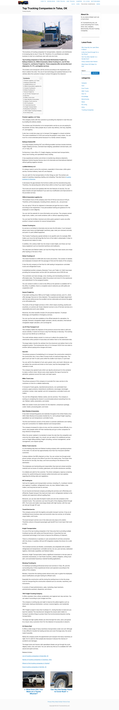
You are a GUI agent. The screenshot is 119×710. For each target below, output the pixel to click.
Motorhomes (85, 99)
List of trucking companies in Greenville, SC (35, 656)
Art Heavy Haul (29, 112)
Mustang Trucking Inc (30, 108)
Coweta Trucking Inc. (30, 88)
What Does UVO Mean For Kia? (89, 65)
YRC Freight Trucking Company (33, 110)
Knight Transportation (31, 107)
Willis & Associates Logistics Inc (32, 86)
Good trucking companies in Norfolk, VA (34, 667)
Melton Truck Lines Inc (31, 101)
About (56, 701)
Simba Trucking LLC (29, 90)
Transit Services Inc (30, 105)
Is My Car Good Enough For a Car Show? (90, 53)
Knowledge (85, 96)
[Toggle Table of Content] (39, 78)
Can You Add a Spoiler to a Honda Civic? (89, 58)
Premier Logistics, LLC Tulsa (31, 80)
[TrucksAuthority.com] (26, 3)
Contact (61, 701)
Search (84, 70)
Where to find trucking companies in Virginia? (36, 663)
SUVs (83, 107)
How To (84, 94)
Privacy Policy (51, 701)
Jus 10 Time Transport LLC (31, 93)
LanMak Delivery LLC (30, 84)
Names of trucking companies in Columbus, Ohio (37, 659)
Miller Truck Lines (29, 97)
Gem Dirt (26, 95)
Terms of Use (66, 701)
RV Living (84, 104)
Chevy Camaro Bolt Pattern (90, 61)
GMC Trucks (85, 91)
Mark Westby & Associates (32, 99)
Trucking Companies (26, 11)
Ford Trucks (85, 88)
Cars (83, 85)
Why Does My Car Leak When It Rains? (90, 48)
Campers (84, 83)
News (83, 102)
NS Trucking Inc (29, 103)
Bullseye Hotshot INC (30, 82)
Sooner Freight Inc (29, 92)
